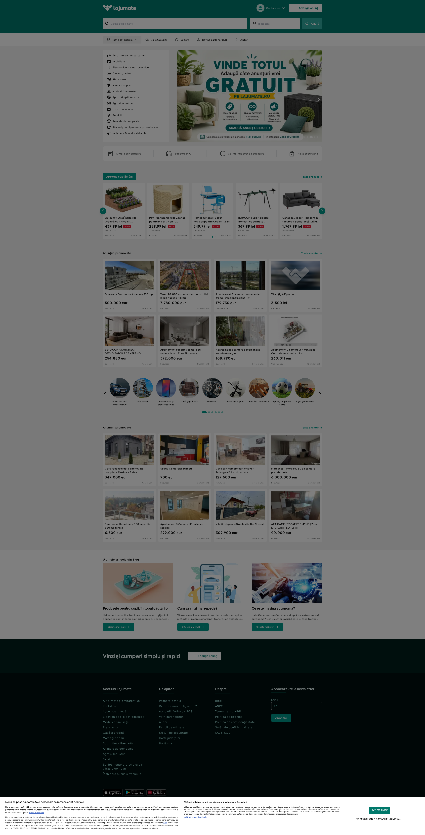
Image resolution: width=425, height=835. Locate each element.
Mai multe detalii (36, 812)
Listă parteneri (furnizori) (195, 817)
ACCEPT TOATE (380, 810)
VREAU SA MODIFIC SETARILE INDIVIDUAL (378, 819)
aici (165, 822)
